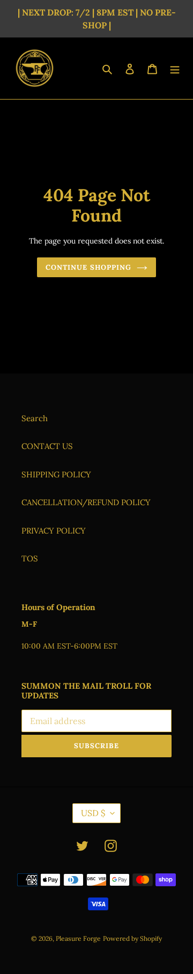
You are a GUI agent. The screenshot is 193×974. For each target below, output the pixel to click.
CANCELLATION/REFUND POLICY (86, 502)
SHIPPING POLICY (56, 474)
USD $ (93, 813)
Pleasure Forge (78, 938)
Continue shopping (88, 267)
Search (34, 418)
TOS (29, 558)
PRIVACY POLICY (53, 531)
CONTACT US (47, 446)
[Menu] (175, 68)
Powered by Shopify (132, 938)
